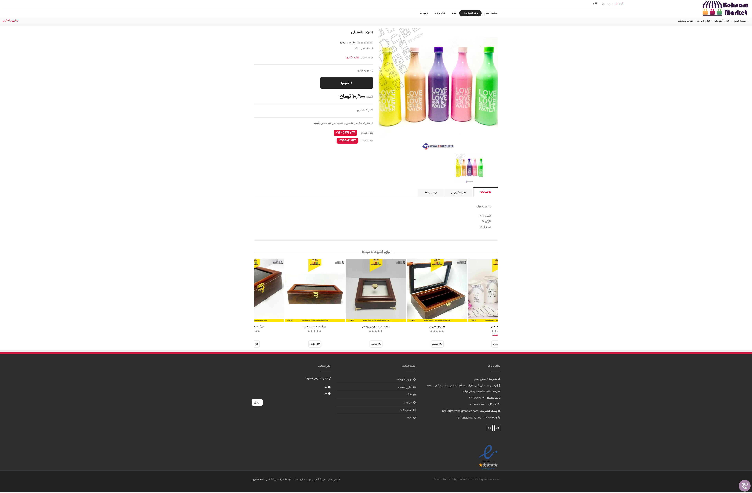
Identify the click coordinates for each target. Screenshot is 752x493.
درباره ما (424, 13)
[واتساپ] (490, 428)
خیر (325, 393)
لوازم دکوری (352, 57)
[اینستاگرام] (497, 428)
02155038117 (347, 140)
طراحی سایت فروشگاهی (326, 479)
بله (325, 387)
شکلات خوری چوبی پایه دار (376, 327)
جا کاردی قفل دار (437, 327)
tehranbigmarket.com (470, 418)
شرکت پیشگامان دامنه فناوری (268, 479)
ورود (409, 417)
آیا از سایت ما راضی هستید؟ (318, 379)
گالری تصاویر (405, 387)
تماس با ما (440, 13)
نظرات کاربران (458, 193)
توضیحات (485, 192)
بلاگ (453, 13)
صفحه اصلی (491, 13)
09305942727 (345, 132)
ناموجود (345, 83)
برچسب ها (431, 193)
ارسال (257, 402)
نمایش (435, 344)
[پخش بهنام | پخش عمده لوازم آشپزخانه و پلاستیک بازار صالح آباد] (725, 9)
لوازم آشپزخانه (471, 13)
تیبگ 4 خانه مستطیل (315, 327)
